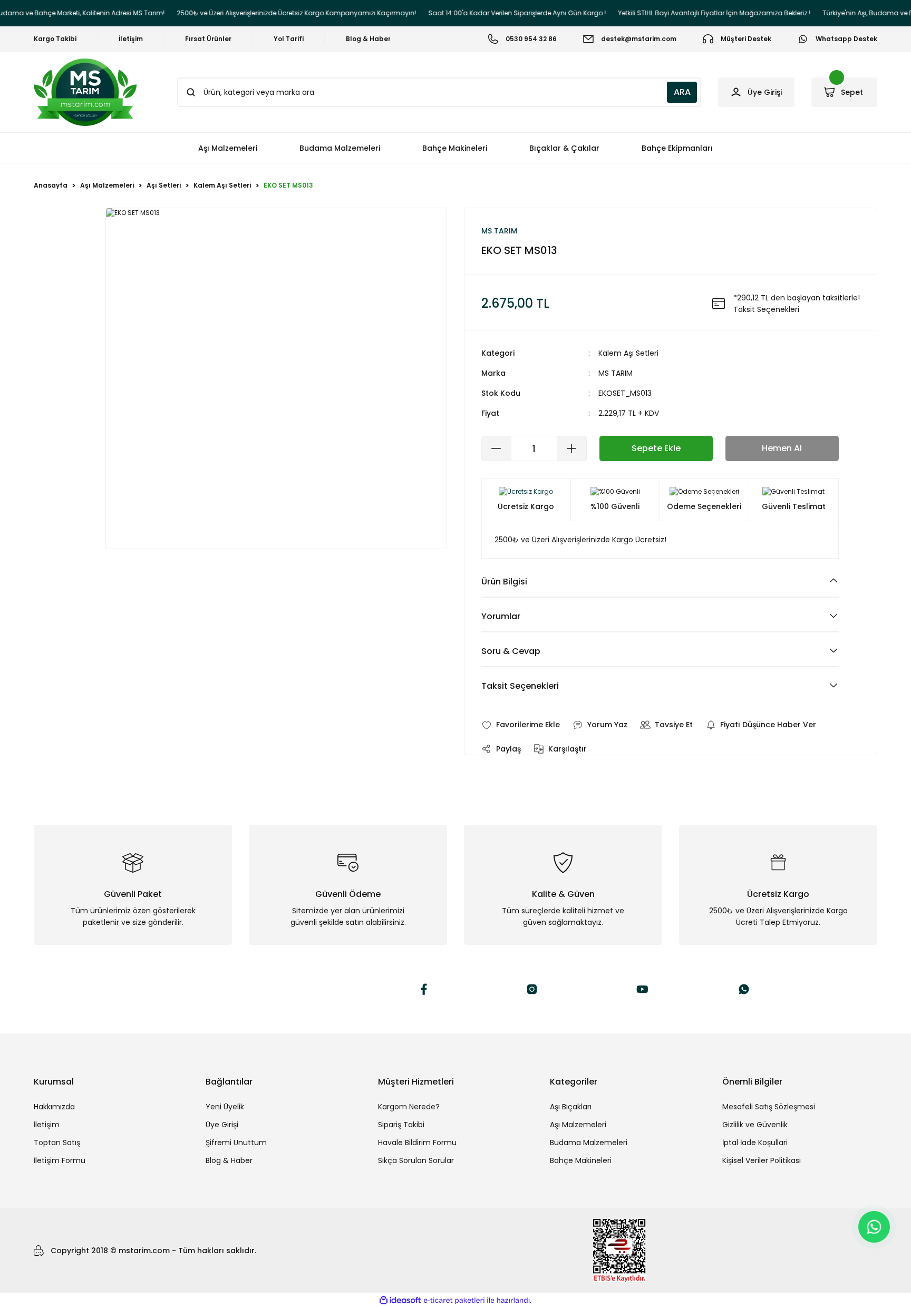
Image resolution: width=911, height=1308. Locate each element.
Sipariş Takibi (401, 1124)
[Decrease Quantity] (496, 448)
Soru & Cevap (510, 651)
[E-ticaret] (454, 1300)
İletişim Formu (59, 1160)
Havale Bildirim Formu (417, 1142)
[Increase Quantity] (571, 448)
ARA (682, 92)
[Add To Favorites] (520, 724)
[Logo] (85, 92)
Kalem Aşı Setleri (628, 353)
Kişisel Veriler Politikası (761, 1160)
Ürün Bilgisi (504, 581)
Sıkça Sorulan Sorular (416, 1160)
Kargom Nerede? (409, 1106)
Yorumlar (500, 616)
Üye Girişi (222, 1124)
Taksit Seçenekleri (520, 686)
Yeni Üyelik (225, 1106)
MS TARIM (615, 373)
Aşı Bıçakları (571, 1106)
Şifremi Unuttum (236, 1142)
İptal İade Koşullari (755, 1142)
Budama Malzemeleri (588, 1142)
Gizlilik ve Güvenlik (755, 1124)
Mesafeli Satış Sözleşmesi (768, 1106)
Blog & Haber (229, 1160)
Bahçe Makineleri (581, 1160)
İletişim (47, 1124)
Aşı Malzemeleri (578, 1124)
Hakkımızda (54, 1106)
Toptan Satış (57, 1142)
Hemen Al (782, 448)
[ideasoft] (400, 1301)
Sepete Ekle (656, 448)
